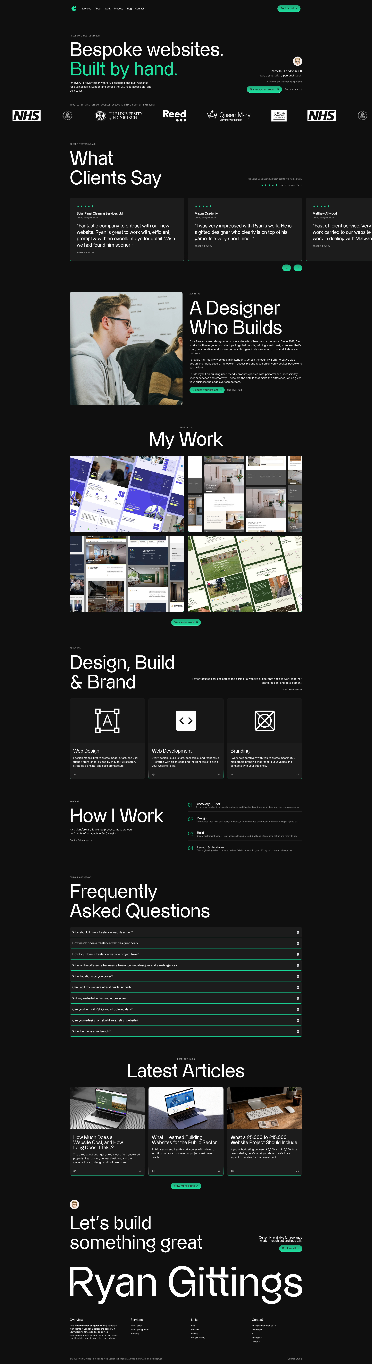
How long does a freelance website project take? (105, 954)
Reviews (195, 1330)
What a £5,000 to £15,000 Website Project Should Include (264, 1139)
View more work (184, 622)
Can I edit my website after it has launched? (101, 987)
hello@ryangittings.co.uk (264, 1325)
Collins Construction (167, 607)
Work (108, 8)
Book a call (287, 8)
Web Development (172, 751)
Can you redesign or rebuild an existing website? (105, 1020)
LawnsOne (291, 607)
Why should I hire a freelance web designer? (102, 932)
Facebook (257, 1338)
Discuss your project (263, 89)
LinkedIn (256, 1341)
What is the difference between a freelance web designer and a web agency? (124, 965)
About (98, 8)
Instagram (257, 1330)
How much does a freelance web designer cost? (105, 943)
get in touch (92, 1338)
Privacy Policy (198, 1338)
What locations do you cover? (92, 976)
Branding (240, 751)
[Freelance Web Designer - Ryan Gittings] (73, 8)
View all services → (292, 689)
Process (118, 8)
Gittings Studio (295, 1359)
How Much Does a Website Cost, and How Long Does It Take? (98, 1142)
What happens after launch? (91, 1031)
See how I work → (293, 89)
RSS (193, 1325)
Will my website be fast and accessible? (99, 998)
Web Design (86, 751)
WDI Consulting (170, 527)
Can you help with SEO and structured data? (102, 1009)
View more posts (184, 1185)
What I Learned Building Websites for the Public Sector (184, 1139)
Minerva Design (288, 527)
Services (86, 8)
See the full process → (81, 840)
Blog (129, 8)
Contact (139, 8)
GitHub (194, 1333)
